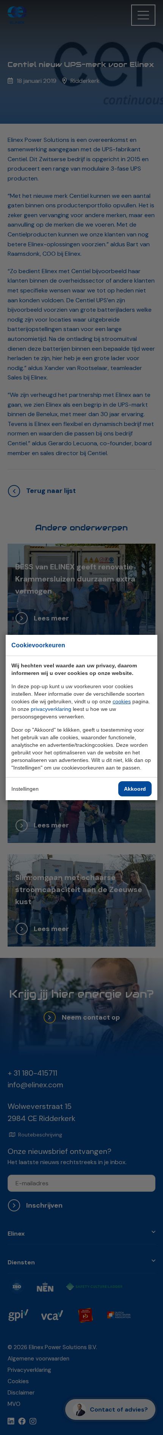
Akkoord (135, 789)
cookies (122, 701)
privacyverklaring (51, 709)
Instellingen (25, 789)
